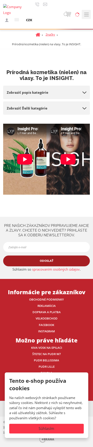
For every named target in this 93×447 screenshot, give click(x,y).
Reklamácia (46, 306)
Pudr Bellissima (46, 360)
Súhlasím (46, 428)
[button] (16, 19)
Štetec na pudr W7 (46, 354)
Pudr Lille (47, 367)
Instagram (46, 331)
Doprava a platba (47, 312)
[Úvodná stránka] (14, 9)
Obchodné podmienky (46, 299)
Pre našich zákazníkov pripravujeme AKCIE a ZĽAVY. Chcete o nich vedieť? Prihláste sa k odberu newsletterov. (46, 230)
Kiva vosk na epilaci (46, 348)
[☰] (86, 14)
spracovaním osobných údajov (56, 269)
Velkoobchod (47, 318)
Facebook (46, 325)
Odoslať (46, 261)
